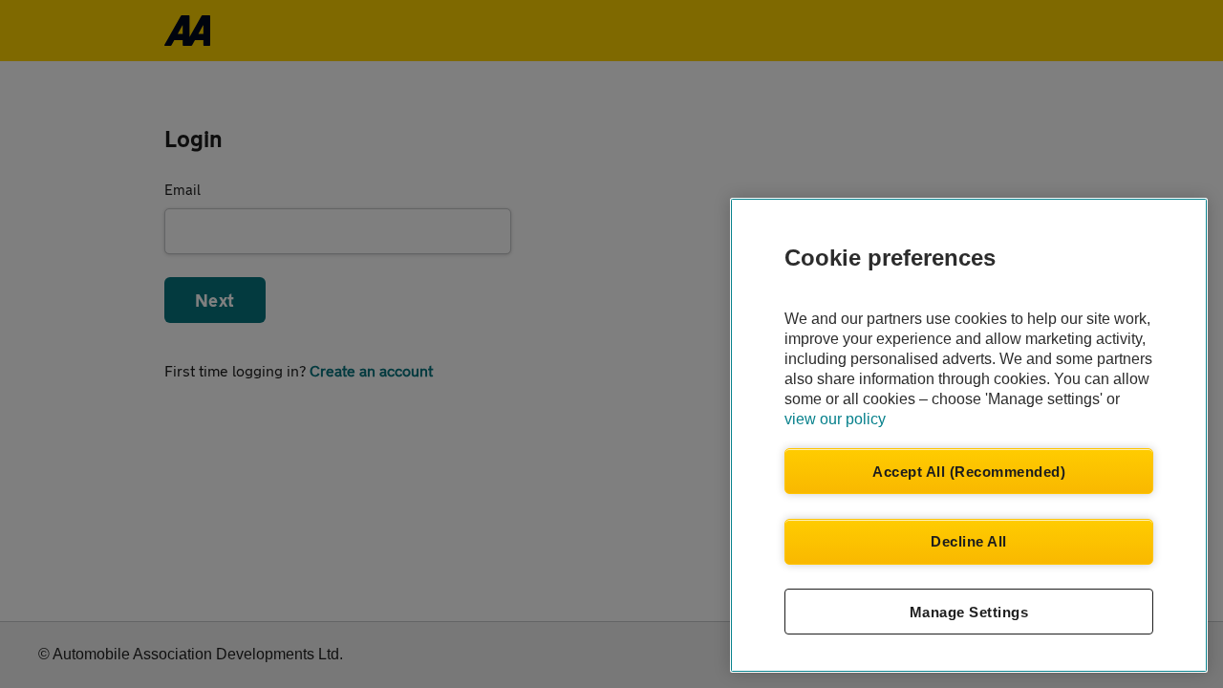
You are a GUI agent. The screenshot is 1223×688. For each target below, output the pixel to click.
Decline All (969, 541)
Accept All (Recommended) (968, 471)
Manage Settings (969, 612)
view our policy (835, 419)
